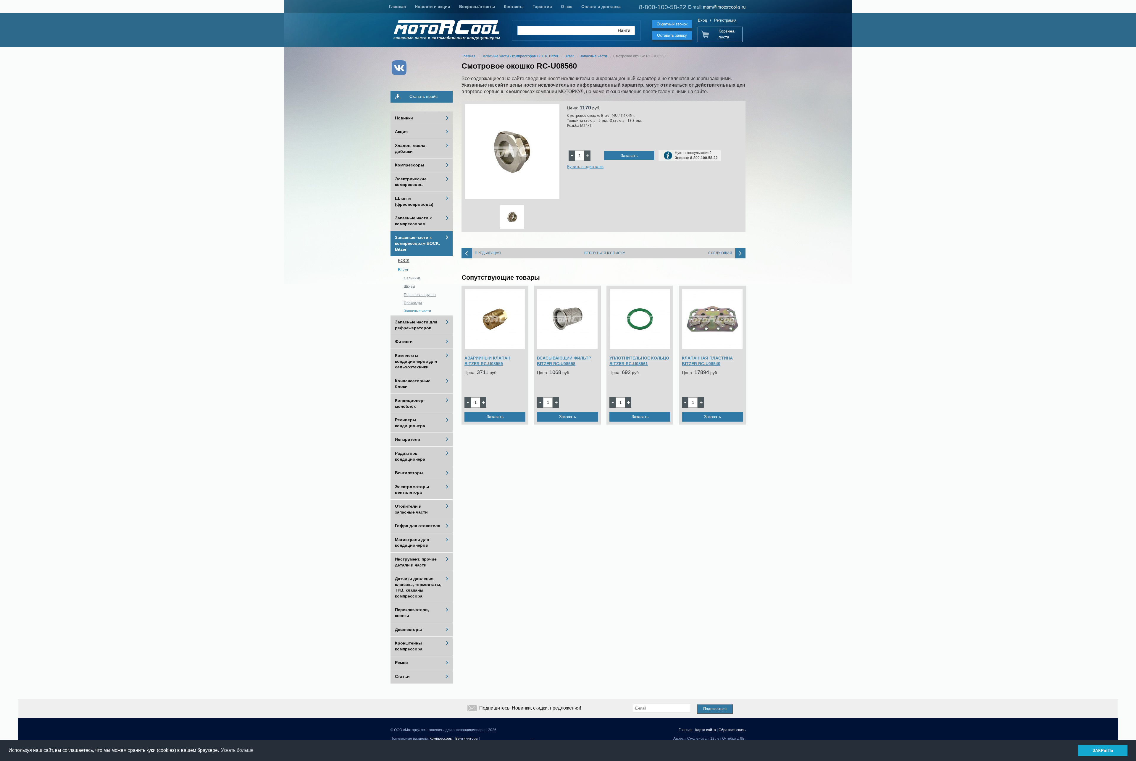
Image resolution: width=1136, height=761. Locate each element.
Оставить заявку (672, 35)
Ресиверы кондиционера (410, 422)
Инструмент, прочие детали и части (416, 562)
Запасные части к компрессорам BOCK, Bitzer (417, 243)
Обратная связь (732, 730)
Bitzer (403, 269)
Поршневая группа (420, 295)
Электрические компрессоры (411, 182)
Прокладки (413, 303)
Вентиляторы (409, 472)
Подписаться (715, 709)
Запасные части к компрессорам (413, 221)
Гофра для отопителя (417, 525)
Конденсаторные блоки (412, 383)
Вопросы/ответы (477, 6)
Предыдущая (488, 253)
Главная (397, 6)
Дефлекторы (408, 629)
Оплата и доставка (601, 6)
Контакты (514, 6)
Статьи (402, 676)
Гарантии (542, 6)
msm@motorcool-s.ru (724, 6)
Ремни (401, 662)
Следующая (720, 253)
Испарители (407, 439)
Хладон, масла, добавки (411, 148)
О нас (566, 6)
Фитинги (404, 341)
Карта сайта (705, 730)
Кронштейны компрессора (408, 646)
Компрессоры (409, 165)
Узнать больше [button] (237, 750)
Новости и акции (432, 6)
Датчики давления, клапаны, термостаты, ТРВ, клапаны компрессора (418, 587)
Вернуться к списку (604, 253)
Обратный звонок (672, 24)
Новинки (404, 118)
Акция (401, 131)
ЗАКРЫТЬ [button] (1103, 750)
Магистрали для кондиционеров (412, 542)
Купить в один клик (585, 166)
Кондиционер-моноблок (410, 403)
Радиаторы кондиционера (410, 456)
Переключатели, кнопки (412, 612)
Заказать (629, 155)
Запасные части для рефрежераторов (416, 325)
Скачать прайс (423, 96)
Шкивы (409, 286)
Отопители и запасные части (411, 509)
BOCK (403, 260)
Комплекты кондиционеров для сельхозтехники (416, 361)
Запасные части (417, 311)
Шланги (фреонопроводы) (414, 201)
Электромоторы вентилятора (412, 489)
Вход (702, 20)
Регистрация (725, 20)
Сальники (412, 278)
